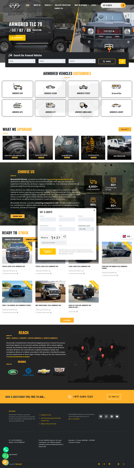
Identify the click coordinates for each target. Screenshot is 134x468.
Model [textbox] (72, 61)
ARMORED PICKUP (83, 93)
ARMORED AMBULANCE (83, 112)
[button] (10, 31)
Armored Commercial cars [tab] (35, 239)
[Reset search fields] (122, 61)
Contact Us (59, 8)
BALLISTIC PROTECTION (62, 5)
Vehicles (48, 5)
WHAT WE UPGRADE (81, 5)
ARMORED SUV (17, 93)
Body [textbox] (11, 61)
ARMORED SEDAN (50, 93)
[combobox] (21, 61)
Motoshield (19, 464)
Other (93, 5)
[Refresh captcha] (64, 236)
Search (108, 61)
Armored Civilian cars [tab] (13, 239)
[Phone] (6, 449)
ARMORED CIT (50, 112)
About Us (37, 5)
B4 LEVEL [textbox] (83, 229)
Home (28, 5)
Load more (67, 320)
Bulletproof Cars (46, 415)
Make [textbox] (42, 61)
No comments (75, 419)
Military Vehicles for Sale (48, 424)
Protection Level (84, 226)
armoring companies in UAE (61, 179)
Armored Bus (116, 93)
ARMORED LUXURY (116, 112)
